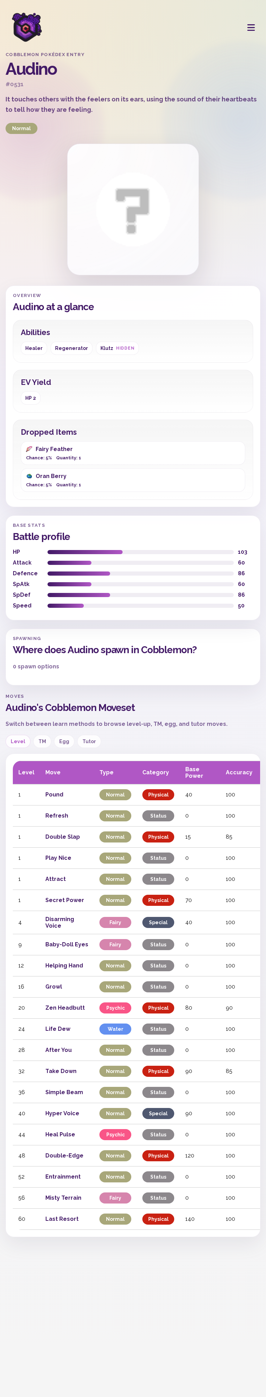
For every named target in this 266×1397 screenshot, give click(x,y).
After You (58, 1050)
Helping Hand (64, 965)
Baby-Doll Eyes (66, 944)
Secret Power (64, 900)
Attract (55, 879)
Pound (54, 794)
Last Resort (62, 1219)
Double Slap (62, 836)
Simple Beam (64, 1092)
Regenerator (71, 348)
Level (18, 741)
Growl (53, 986)
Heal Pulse (60, 1134)
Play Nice (58, 858)
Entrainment (63, 1176)
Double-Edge (64, 1155)
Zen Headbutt (65, 1007)
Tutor (89, 741)
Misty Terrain (63, 1198)
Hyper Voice (62, 1113)
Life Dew (57, 1029)
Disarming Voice (59, 922)
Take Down (61, 1071)
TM (42, 741)
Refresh (56, 815)
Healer (34, 348)
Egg (64, 741)
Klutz (117, 348)
